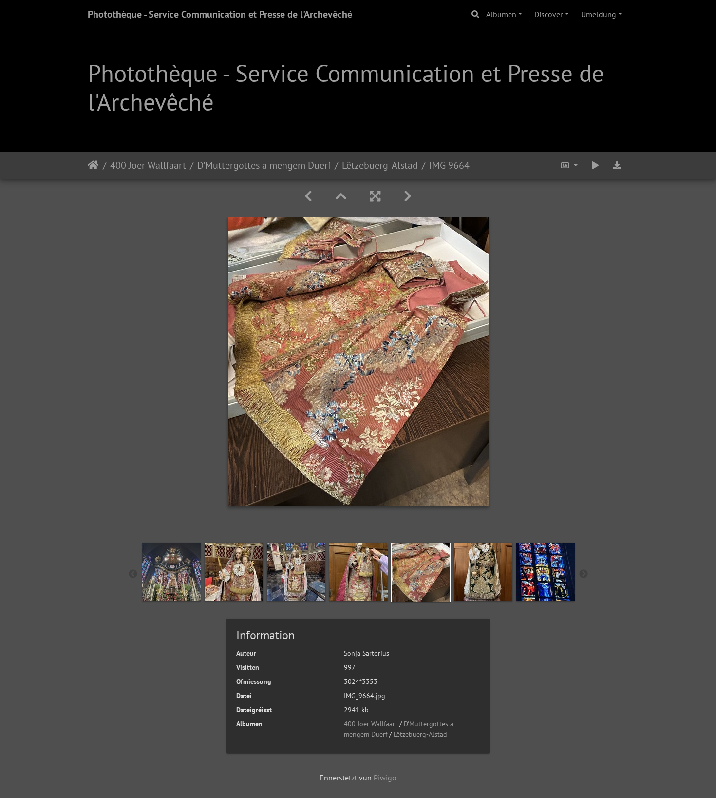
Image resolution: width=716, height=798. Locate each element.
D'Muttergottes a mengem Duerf (264, 165)
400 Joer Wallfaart (148, 165)
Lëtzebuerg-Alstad (380, 165)
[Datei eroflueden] (617, 165)
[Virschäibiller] (341, 196)
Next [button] (583, 574)
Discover (548, 14)
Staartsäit (93, 165)
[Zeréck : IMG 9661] (308, 196)
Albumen (501, 14)
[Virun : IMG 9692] (407, 196)
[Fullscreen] (375, 196)
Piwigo (385, 777)
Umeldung (598, 14)
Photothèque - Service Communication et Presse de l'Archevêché (220, 14)
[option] (171, 572)
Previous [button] (133, 574)
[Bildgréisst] (569, 165)
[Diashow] (595, 165)
